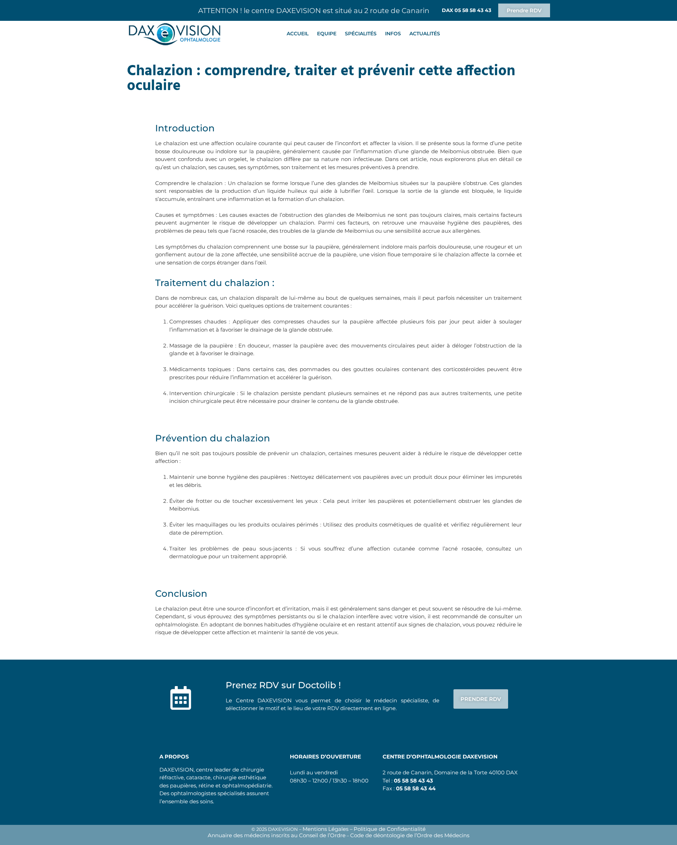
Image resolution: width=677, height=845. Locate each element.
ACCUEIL (298, 33)
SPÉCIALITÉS (361, 33)
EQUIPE (326, 33)
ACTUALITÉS (424, 33)
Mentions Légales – (328, 829)
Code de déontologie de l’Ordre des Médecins (409, 835)
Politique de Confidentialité (390, 829)
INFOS (393, 33)
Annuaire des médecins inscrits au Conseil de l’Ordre (277, 835)
